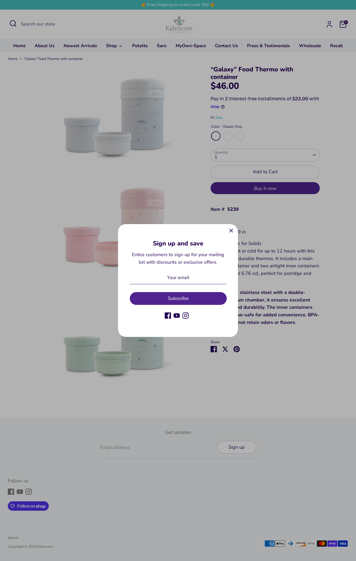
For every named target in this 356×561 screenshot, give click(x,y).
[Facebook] (168, 315)
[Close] (231, 231)
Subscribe (178, 298)
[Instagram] (185, 315)
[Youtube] (177, 315)
